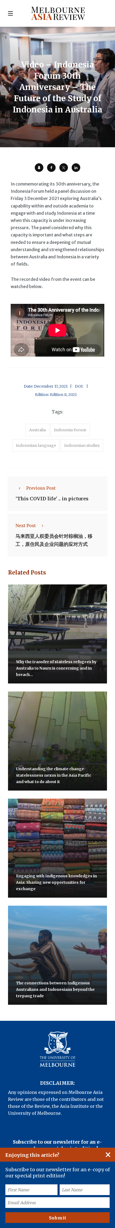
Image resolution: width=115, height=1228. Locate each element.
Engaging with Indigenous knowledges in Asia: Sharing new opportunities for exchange (56, 882)
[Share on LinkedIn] (76, 167)
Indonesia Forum (70, 430)
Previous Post (41, 488)
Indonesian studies (81, 445)
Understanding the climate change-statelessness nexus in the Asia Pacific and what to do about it (53, 775)
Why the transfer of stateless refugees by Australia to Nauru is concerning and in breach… (56, 668)
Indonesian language (36, 445)
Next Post (26, 525)
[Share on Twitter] (63, 167)
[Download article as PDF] (39, 167)
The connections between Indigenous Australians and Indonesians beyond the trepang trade (55, 990)
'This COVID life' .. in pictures (52, 499)
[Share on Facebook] (51, 167)
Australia (37, 430)
